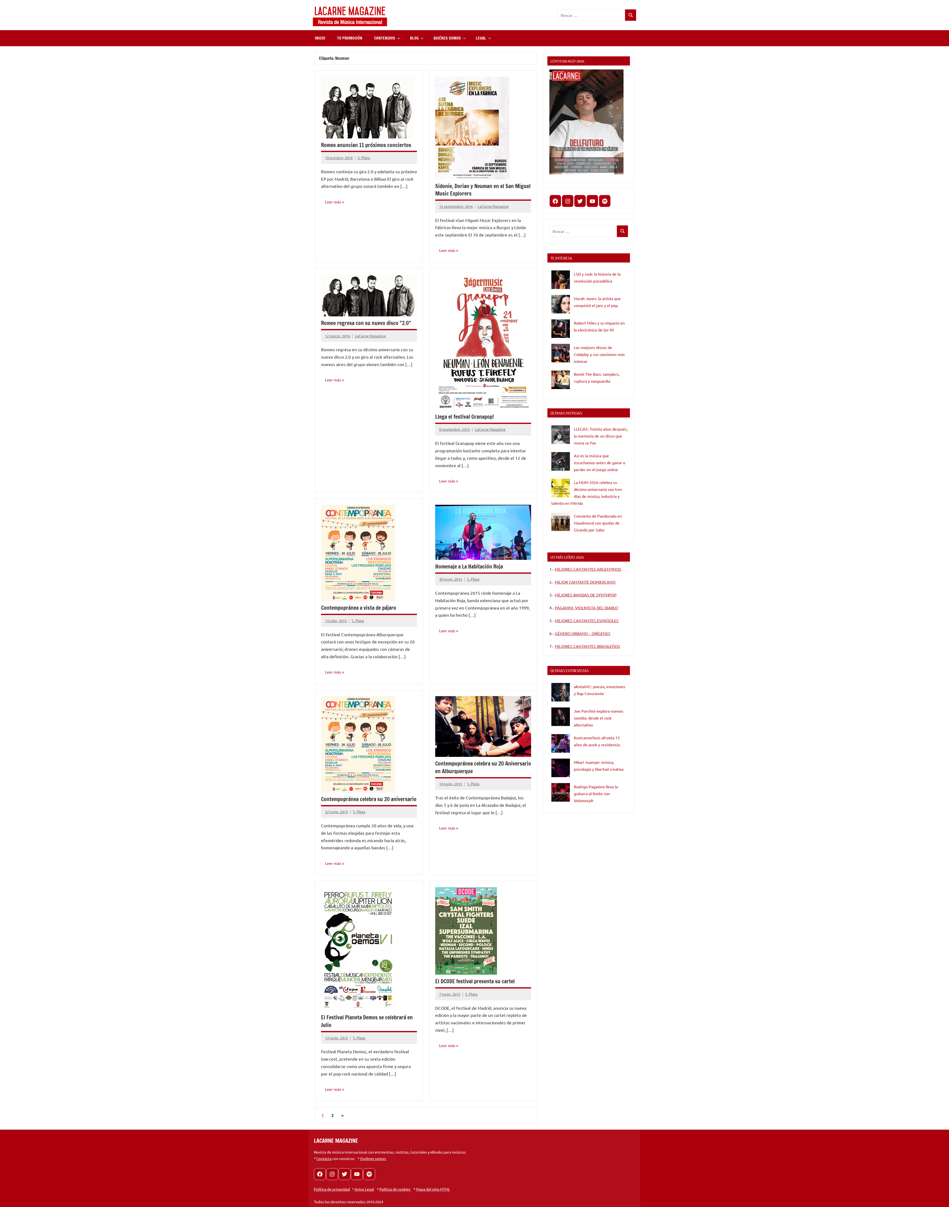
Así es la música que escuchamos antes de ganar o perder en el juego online (599, 462)
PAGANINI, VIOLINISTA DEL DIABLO (586, 607)
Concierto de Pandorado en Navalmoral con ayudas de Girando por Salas (598, 522)
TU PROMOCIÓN (349, 38)
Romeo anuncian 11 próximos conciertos (366, 145)
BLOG (414, 38)
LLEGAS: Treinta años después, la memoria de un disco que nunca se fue (601, 435)
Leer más (333, 201)
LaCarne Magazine (493, 206)
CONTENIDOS (384, 38)
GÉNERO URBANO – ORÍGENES (582, 633)
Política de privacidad (332, 1189)
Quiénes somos (373, 1158)
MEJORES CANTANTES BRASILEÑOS (587, 646)
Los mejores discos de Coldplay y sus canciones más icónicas (599, 354)
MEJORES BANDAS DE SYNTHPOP (586, 594)
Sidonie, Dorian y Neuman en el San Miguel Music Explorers (483, 190)
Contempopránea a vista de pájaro (358, 608)
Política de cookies (394, 1189)
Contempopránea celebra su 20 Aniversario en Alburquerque (483, 767)
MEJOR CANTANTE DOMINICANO (585, 581)
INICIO (320, 38)
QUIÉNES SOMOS (447, 38)
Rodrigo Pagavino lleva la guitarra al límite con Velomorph (596, 793)
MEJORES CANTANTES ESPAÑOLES (587, 620)
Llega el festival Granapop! (464, 416)
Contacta (324, 1158)
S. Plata (364, 157)
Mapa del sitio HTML (433, 1189)
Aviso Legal (364, 1189)
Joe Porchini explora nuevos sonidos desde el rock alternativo (598, 717)
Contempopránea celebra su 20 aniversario (368, 799)
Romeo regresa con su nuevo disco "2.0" (366, 323)
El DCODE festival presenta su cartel (475, 981)
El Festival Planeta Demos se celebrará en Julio (367, 1021)
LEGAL (481, 38)
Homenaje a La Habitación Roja (469, 566)
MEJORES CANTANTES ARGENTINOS (588, 569)
